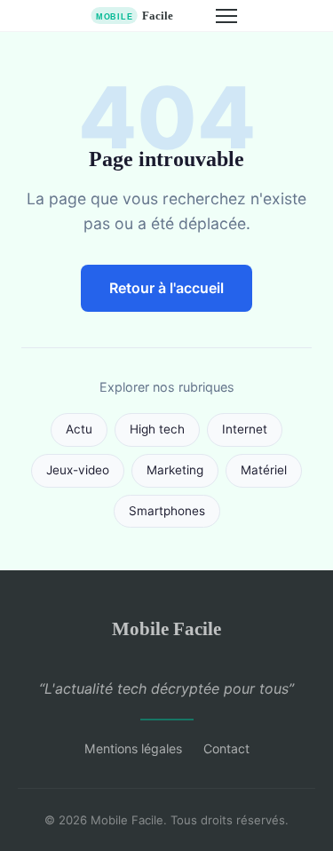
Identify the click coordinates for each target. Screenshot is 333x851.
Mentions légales (133, 748)
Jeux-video (77, 470)
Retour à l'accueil (166, 288)
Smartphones (167, 511)
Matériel (264, 470)
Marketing (175, 470)
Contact (226, 748)
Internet (244, 429)
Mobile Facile (166, 628)
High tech (157, 429)
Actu (79, 429)
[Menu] (226, 16)
